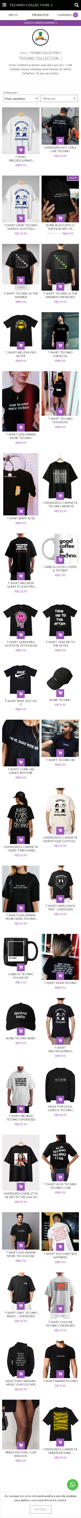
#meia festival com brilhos (21, 1454)
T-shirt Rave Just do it (21, 702)
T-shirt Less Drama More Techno (21, 436)
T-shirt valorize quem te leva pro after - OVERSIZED (21, 584)
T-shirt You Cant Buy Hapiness (60, 1255)
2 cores (21, 287)
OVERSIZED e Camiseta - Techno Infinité (60, 504)
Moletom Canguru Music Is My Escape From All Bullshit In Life (21, 1382)
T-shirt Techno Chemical (60, 354)
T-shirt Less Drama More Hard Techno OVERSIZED (21, 916)
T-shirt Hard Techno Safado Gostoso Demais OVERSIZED (21, 226)
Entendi (40, 1509)
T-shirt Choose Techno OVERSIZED (60, 1323)
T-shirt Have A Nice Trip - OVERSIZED (60, 907)
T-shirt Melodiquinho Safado (60, 1049)
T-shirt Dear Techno (60, 983)
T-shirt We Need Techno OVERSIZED (21, 1117)
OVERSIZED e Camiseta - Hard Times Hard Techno (21, 848)
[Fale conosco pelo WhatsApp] (72, 1484)
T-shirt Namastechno (60, 1381)
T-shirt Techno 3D (60, 760)
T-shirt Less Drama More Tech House (21, 1254)
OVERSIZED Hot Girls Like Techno (60, 149)
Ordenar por (10, 92)
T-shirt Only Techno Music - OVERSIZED (20, 1314)
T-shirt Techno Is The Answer (21, 295)
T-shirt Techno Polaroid (60, 420)
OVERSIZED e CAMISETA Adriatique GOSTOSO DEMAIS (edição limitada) (60, 839)
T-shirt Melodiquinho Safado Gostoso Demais (20, 158)
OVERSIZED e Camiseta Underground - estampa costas (60, 1450)
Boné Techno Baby (21, 1038)
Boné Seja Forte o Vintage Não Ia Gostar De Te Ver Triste (60, 226)
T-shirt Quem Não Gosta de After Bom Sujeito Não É (21, 643)
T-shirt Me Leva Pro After (20, 354)
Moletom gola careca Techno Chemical (60, 1108)
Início (23, 53)
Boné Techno (60, 700)
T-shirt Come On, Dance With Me (20, 770)
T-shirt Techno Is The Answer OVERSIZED (60, 295)
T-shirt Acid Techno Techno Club (60, 1185)
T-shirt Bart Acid (21, 518)
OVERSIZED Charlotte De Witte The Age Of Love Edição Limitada (21, 1195)
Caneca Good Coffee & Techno (60, 568)
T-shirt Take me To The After (60, 643)
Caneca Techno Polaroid (20, 975)
